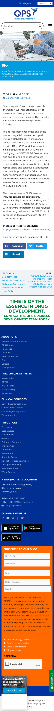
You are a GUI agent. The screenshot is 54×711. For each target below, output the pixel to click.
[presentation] (23, 664)
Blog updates (14, 650)
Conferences (8, 434)
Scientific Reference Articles (15, 461)
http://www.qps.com (40, 615)
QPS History (7, 345)
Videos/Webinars (10, 468)
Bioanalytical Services (18, 98)
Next (49, 273)
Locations (6, 352)
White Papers (8, 472)
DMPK (5, 382)
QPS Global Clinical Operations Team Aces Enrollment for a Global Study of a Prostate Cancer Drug (40, 281)
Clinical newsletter (16, 646)
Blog (4, 360)
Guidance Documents (12, 442)
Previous (8, 273)
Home (4, 71)
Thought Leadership (11, 464)
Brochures (7, 427)
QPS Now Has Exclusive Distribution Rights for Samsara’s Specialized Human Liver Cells (14, 284)
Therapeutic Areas (10, 415)
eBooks (5, 438)
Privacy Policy (8, 367)
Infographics (8, 446)
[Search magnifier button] (40, 26)
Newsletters (7, 453)
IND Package (8, 386)
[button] (14, 246)
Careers (5, 364)
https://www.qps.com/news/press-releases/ (26, 229)
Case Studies (8, 431)
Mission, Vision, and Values (14, 341)
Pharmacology (9, 389)
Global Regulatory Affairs (14, 411)
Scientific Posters (10, 457)
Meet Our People (10, 356)
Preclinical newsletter (18, 643)
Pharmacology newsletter (20, 639)
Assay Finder (8, 378)
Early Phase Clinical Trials (14, 404)
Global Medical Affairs (12, 407)
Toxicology (7, 393)
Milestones (7, 349)
